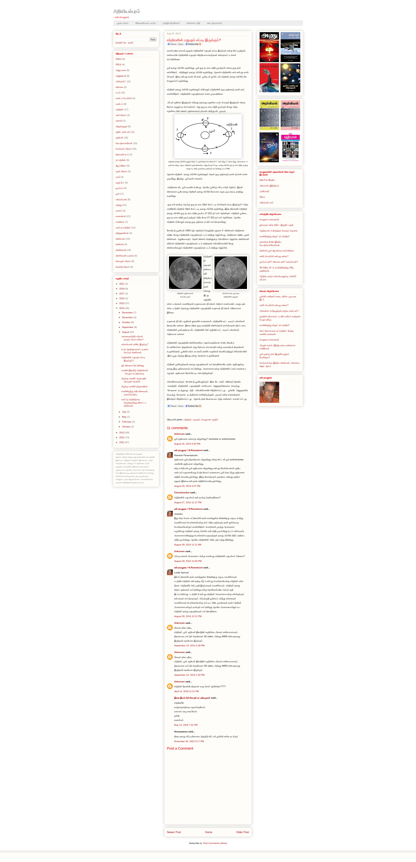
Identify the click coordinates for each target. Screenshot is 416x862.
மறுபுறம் (196, 419)
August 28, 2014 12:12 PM (188, 616)
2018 (122, 288)
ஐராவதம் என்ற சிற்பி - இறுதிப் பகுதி (276, 225)
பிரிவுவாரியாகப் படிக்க (145, 23)
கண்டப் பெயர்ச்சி (124, 98)
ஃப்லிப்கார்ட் (265, 191)
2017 (122, 293)
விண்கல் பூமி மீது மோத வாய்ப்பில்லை (277, 250)
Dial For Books (267, 180)
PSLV (118, 64)
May (124, 416)
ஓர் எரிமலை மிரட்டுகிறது (132, 365)
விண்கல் (120, 244)
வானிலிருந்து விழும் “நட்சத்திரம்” (275, 236)
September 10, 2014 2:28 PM (189, 645)
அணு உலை (121, 70)
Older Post (242, 832)
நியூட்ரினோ (121, 165)
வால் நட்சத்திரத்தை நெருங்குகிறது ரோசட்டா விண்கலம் (133, 402)
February (127, 421)
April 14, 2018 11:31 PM (186, 691)
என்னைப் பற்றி (193, 23)
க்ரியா (262, 197)
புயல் (118, 177)
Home (208, 832)
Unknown (179, 434)
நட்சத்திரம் (121, 160)
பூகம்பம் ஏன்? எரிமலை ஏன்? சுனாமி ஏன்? (279, 262)
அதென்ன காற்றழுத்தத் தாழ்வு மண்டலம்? (279, 311)
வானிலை (120, 222)
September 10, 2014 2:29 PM (189, 675)
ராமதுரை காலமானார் (269, 219)
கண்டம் (119, 104)
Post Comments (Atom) (215, 843)
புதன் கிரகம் (121, 171)
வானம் (119, 210)
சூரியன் (119, 137)
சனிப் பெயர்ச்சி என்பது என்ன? (274, 256)
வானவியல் (121, 216)
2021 (122, 283)
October (126, 322)
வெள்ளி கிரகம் (123, 267)
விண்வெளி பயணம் (125, 255)
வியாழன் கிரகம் (123, 261)
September (128, 327)
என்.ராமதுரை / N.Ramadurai (188, 450)
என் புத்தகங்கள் (214, 23)
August (126, 332)
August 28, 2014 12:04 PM (188, 561)
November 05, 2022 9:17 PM (189, 741)
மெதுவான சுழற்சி (209, 419)
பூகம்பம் (119, 188)
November (127, 317)
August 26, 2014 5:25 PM (187, 443)
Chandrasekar (182, 492)
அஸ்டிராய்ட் (121, 81)
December (127, 312)
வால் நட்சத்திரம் (123, 227)
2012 (122, 437)
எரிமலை (119, 87)
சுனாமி (119, 120)
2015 (122, 303)
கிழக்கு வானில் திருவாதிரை (134, 386)
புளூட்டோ (120, 182)
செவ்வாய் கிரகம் (124, 148)
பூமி (117, 193)
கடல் (118, 92)
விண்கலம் (120, 238)
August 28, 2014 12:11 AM (187, 544)
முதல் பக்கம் (122, 23)
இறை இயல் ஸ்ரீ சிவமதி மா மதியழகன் (192, 697)
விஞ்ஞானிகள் (122, 233)
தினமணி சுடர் (122, 154)
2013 (122, 432)
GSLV (119, 59)
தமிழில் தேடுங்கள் (171, 23)
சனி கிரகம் (121, 115)
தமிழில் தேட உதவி (124, 42)
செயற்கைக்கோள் (124, 143)
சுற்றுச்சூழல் (121, 126)
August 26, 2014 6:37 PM (187, 486)
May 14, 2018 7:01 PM (186, 725)
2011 (122, 442)
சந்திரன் (187, 419)
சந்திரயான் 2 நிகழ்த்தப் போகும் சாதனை (279, 230)
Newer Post (174, 832)
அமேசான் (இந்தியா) (269, 185)
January (126, 426)
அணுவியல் (121, 76)
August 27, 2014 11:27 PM (188, 502)
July (124, 411)
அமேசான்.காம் (266, 202)
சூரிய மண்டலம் (123, 132)
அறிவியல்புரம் (126, 11)
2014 (122, 308)
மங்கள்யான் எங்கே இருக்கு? (134, 344)
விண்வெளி (121, 250)
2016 (122, 298)
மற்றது (119, 205)
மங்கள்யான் (121, 199)
